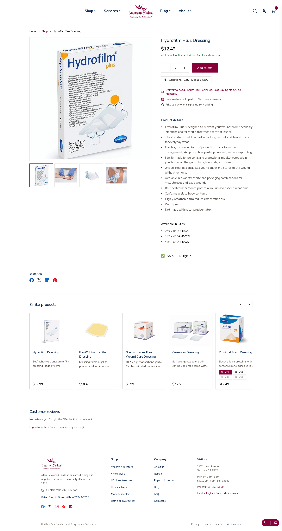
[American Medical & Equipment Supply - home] (141, 11)
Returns (219, 524)
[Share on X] (39, 280)
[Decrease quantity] (166, 67)
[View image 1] (41, 175)
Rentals (158, 474)
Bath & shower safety (123, 501)
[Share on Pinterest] (55, 280)
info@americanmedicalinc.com (221, 493)
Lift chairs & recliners (122, 480)
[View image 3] (91, 175)
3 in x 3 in (239, 372)
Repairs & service (163, 480)
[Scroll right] (249, 304)
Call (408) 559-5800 (188, 80)
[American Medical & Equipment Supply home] (71, 463)
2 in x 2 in (225, 372)
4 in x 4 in (225, 377)
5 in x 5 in (239, 377)
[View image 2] (66, 175)
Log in (33, 427)
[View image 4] (116, 175)
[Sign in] (264, 11)
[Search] (255, 11)
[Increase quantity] (184, 67)
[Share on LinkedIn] (47, 280)
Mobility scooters (120, 494)
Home (32, 31)
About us (159, 467)
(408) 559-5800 (214, 487)
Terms (207, 524)
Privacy (195, 524)
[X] (50, 506)
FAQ (156, 494)
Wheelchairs (118, 474)
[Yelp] (64, 506)
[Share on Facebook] (31, 280)
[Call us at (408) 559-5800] (265, 522)
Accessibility (234, 524)
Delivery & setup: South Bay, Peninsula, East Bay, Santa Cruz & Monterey (203, 92)
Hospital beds (119, 487)
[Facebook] (43, 506)
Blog (157, 487)
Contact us (160, 501)
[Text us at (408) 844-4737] (275, 522)
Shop (44, 31)
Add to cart (204, 68)
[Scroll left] (240, 304)
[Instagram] (57, 506)
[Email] (70, 506)
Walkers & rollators (122, 467)
